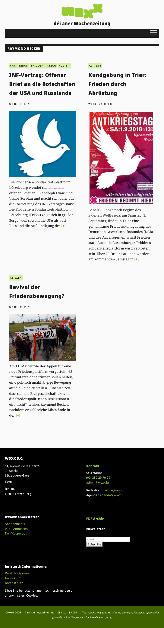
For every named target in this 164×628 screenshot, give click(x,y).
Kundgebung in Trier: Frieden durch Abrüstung (117, 84)
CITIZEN (95, 65)
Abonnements (15, 524)
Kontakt (93, 466)
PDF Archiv (95, 518)
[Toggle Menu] (153, 32)
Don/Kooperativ (16, 533)
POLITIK (64, 65)
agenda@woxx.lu (112, 495)
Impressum (13, 578)
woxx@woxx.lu (115, 490)
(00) (98, 477)
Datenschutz (14, 583)
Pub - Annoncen (16, 529)
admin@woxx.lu (97, 482)
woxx (13, 103)
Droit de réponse (17, 573)
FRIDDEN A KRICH (43, 65)
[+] (63, 225)
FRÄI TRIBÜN (19, 65)
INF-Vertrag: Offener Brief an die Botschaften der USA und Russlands (42, 84)
